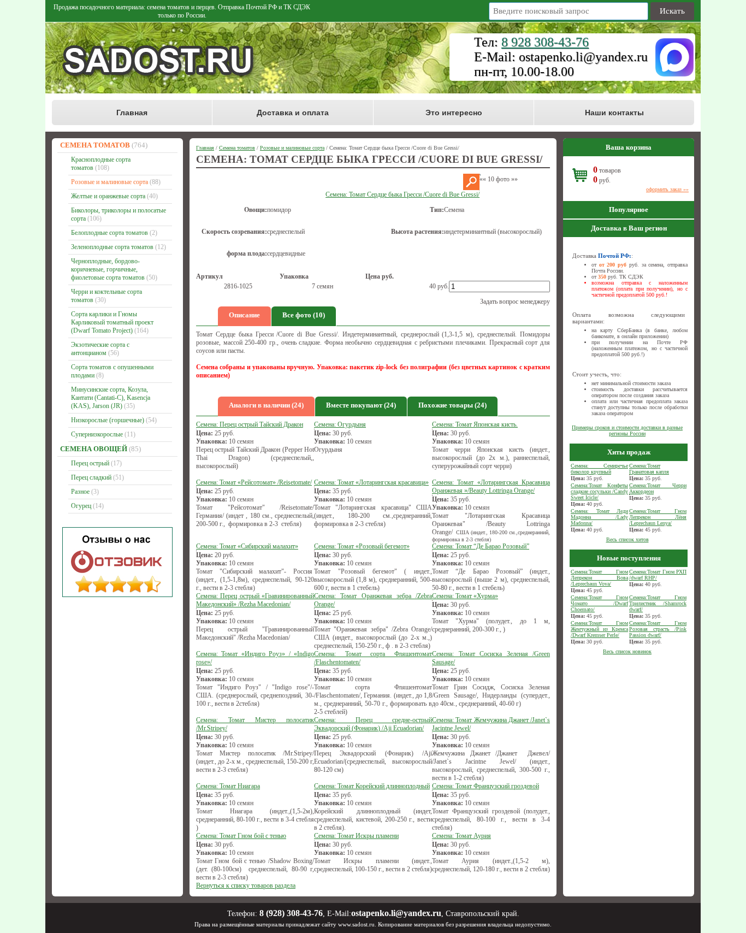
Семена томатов (95, 145)
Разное (80, 491)
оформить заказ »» (667, 189)
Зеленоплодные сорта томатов (112, 247)
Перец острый (90, 463)
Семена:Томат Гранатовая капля (649, 469)
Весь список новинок (627, 651)
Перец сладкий (91, 477)
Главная (131, 112)
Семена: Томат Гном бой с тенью (241, 836)
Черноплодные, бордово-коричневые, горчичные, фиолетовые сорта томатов (108, 269)
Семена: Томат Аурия (461, 836)
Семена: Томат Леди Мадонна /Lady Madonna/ (599, 517)
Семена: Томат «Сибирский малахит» (247, 546)
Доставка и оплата (293, 112)
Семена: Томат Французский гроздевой (485, 786)
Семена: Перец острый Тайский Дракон (249, 424)
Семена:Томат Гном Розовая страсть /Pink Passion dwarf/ (657, 629)
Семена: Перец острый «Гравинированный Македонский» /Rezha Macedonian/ (255, 600)
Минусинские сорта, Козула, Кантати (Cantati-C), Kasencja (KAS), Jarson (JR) (110, 398)
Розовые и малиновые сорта (109, 182)
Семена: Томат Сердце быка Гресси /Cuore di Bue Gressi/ (402, 194)
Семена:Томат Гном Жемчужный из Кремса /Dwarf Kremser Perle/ (599, 629)
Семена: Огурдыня (340, 424)
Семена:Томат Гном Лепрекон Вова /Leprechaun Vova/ (599, 578)
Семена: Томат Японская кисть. (475, 424)
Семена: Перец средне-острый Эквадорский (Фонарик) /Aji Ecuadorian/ (373, 724)
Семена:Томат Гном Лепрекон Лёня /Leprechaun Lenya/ (657, 517)
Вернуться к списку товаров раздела (245, 885)
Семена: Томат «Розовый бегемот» (362, 546)
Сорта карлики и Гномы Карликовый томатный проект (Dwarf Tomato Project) (112, 322)
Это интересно (453, 112)
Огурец (81, 506)
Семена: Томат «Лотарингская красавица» (371, 482)
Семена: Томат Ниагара (228, 786)
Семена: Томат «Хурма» (465, 596)
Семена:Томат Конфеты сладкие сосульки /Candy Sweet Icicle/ (599, 491)
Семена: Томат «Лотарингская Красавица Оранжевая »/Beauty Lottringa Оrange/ (491, 486)
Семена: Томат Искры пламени (356, 836)
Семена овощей (93, 449)
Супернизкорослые (97, 434)
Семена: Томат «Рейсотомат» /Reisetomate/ (254, 482)
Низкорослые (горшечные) (107, 420)
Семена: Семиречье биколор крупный (599, 469)
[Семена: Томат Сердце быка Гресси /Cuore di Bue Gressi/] (471, 188)
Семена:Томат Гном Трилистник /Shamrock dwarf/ (657, 603)
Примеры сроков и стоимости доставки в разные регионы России (627, 430)
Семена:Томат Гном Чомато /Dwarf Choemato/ (599, 603)
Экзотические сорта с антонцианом (100, 349)
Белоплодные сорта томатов (109, 233)
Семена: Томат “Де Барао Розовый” (480, 546)
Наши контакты (614, 112)
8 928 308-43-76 (545, 42)
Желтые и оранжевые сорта (108, 196)
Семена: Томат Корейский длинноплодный (372, 786)
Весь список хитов (627, 539)
